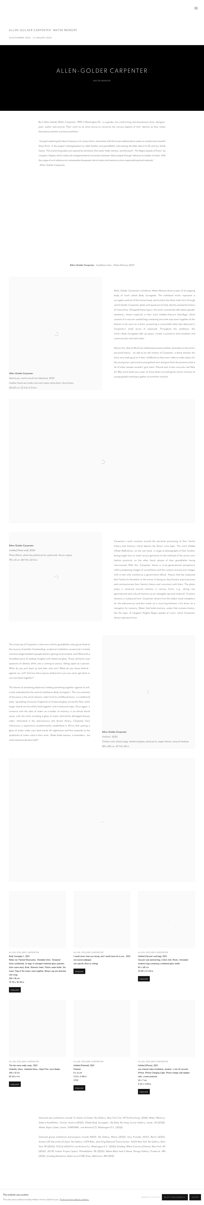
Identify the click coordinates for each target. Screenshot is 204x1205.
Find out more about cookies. (74, 1199)
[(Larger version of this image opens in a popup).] (102, 219)
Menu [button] (196, 8)
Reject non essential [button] (175, 1197)
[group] (102, 219)
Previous (12, 219)
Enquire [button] (15, 990)
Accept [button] (195, 1197)
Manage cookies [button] (150, 1197)
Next (192, 219)
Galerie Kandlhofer (19, 8)
